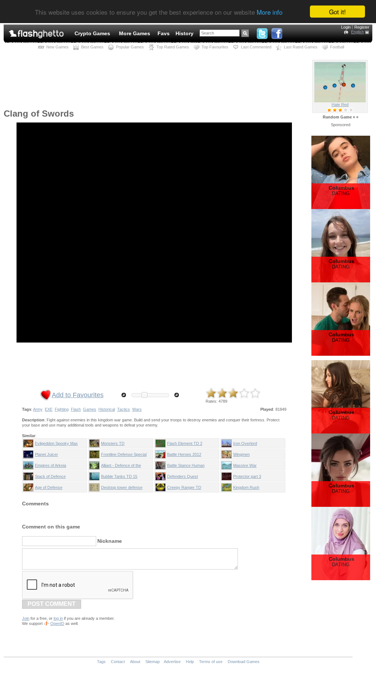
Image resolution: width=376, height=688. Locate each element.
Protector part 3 (247, 476)
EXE (49, 409)
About (135, 661)
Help (190, 661)
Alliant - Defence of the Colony (121, 467)
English (357, 32)
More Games (134, 33)
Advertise (172, 661)
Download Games (244, 661)
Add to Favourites (78, 395)
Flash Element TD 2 (184, 443)
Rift (340, 104)
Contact (118, 661)
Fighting (62, 409)
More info (269, 12)
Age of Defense (48, 487)
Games (89, 409)
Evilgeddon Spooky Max (56, 443)
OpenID (57, 623)
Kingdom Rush (246, 487)
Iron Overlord (245, 443)
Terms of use (211, 661)
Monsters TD (112, 443)
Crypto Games (92, 33)
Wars (137, 409)
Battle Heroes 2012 (184, 454)
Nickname (109, 541)
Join (25, 618)
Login (346, 27)
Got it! (337, 11)
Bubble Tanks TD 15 (119, 476)
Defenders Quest (182, 476)
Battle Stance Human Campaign (186, 467)
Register (361, 27)
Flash (76, 409)
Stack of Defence (50, 476)
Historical (106, 409)
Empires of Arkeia (50, 465)
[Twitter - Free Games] (262, 32)
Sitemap (152, 661)
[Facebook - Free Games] (277, 32)
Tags (101, 661)
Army (38, 409)
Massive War (245, 465)
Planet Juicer (46, 454)
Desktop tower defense (121, 487)
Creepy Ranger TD (184, 487)
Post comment (52, 604)
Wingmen (241, 454)
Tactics (123, 409)
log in (58, 618)
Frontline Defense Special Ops (124, 456)
